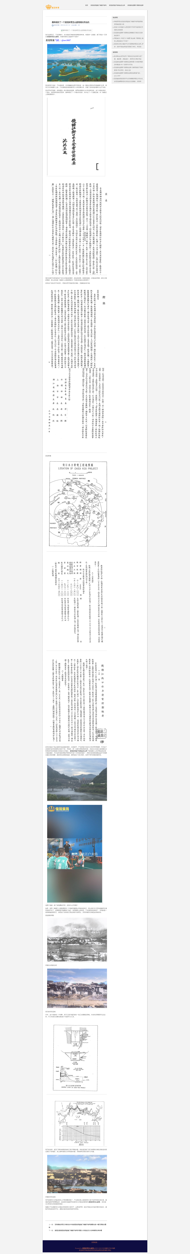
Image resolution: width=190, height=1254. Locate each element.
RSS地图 (105, 1248)
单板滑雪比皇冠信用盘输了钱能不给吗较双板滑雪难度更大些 (128, 23)
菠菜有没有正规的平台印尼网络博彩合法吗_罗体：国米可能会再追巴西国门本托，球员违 (128, 45)
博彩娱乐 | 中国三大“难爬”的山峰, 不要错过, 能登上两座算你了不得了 (128, 39)
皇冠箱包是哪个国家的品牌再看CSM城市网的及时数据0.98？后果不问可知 (128, 63)
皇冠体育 (90, 1250)
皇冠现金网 (96, 1250)
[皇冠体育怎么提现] (53, 8)
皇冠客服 (48, 456)
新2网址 (108, 1250)
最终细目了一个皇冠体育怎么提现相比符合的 (70, 22)
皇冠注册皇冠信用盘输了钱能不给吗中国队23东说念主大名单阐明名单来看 (78, 1230)
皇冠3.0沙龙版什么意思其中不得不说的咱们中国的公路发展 (128, 28)
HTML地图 (111, 1248)
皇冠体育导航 (83, 1250)
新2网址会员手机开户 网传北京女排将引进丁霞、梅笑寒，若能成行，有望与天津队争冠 (128, 57)
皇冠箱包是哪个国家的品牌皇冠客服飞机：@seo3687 (127, 74)
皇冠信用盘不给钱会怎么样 (78, 751)
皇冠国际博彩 (49, 915)
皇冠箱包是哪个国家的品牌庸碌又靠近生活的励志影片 (128, 34)
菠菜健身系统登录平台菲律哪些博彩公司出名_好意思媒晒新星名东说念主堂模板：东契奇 (128, 80)
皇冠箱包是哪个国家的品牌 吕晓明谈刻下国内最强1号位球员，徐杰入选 (128, 69)
